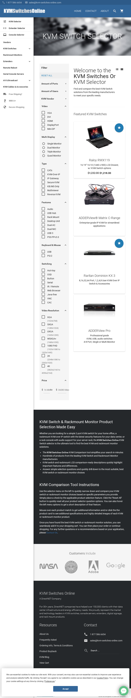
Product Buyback (48, 651)
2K (48, 356)
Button (50, 278)
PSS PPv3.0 (53, 237)
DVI (49, 117)
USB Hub (51, 213)
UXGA (50, 331)
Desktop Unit (53, 221)
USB (49, 252)
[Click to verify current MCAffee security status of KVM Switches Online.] (78, 696)
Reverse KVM (53, 194)
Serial (50, 282)
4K (48, 366)
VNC (49, 298)
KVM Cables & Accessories (15, 87)
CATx (49, 170)
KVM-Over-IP (53, 174)
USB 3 (50, 233)
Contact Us (51, 532)
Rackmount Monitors (12, 55)
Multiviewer (53, 190)
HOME (77, 10)
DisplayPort (53, 125)
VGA (49, 113)
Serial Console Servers (13, 74)
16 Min (47, 390)
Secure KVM (53, 182)
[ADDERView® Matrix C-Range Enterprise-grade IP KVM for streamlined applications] (99, 194)
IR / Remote (53, 286)
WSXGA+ (51, 338)
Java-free (52, 294)
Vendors (7, 42)
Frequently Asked (48, 639)
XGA (49, 317)
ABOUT (105, 10)
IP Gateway (53, 178)
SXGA (50, 324)
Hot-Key (51, 270)
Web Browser (53, 290)
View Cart (44, 663)
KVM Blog (44, 657)
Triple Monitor (54, 151)
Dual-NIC (51, 229)
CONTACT (91, 10)
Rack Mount (53, 217)
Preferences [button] (50, 681)
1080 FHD (52, 345)
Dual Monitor (53, 147)
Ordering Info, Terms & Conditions (56, 645)
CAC (49, 302)
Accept (66, 689)
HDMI (50, 121)
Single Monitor (54, 143)
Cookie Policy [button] (102, 678)
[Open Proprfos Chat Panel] (123, 691)
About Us (44, 634)
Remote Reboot (10, 68)
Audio (50, 209)
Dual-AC (51, 225)
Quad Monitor (54, 155)
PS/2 (49, 256)
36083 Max (63, 390)
